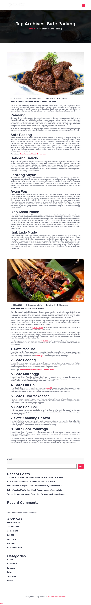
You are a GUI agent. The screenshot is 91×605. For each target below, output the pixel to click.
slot (1, 604)
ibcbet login (39, 356)
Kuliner (50, 98)
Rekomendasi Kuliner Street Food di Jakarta (37, 370)
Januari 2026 (13, 527)
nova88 (49, 388)
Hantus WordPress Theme (57, 597)
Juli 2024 (11, 535)
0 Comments (63, 98)
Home (30, 29)
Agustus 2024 (13, 531)
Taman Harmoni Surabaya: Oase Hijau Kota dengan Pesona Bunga (36, 494)
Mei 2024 (11, 543)
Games (10, 559)
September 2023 (14, 548)
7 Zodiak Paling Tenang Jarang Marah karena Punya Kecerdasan (35, 477)
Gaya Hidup (12, 564)
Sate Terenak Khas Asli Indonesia (33, 154)
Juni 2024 (11, 539)
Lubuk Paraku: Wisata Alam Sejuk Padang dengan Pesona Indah (35, 490)
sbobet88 (44, 341)
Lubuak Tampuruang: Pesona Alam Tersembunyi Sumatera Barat (35, 486)
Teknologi (11, 576)
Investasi (11, 568)
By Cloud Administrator (34, 98)
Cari (9, 459)
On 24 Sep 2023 (16, 305)
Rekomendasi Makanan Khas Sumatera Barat (33, 102)
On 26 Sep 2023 (16, 98)
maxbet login (38, 327)
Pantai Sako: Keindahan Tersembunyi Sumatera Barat (31, 482)
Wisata (10, 581)
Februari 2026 (13, 522)
